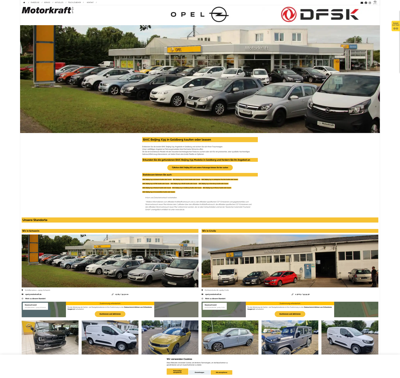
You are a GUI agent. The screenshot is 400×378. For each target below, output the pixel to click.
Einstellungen (199, 372)
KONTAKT (90, 2)
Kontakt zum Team (395, 24)
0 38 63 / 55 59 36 (302, 294)
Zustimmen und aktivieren (110, 314)
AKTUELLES (59, 2)
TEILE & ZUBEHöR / (76, 2)
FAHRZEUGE (35, 2)
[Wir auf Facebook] (366, 2)
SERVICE (47, 2)
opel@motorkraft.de (33, 294)
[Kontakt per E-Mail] (362, 2)
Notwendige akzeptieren (177, 371)
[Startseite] (375, 2)
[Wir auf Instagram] (370, 2)
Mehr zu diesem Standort (35, 299)
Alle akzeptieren (221, 372)
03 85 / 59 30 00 (121, 294)
